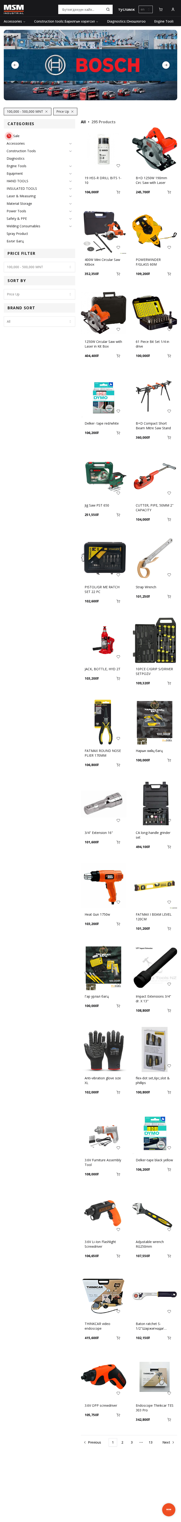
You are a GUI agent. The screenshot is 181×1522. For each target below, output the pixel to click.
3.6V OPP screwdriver (101, 1405)
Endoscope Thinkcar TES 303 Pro (154, 1407)
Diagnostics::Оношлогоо (126, 21)
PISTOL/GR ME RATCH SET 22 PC (102, 589)
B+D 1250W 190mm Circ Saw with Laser (151, 180)
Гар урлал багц (97, 996)
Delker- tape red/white (102, 423)
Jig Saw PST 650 (97, 505)
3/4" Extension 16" (99, 832)
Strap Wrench (146, 587)
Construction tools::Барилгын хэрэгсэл (64, 21)
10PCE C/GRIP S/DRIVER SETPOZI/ (154, 671)
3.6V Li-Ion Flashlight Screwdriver (100, 1244)
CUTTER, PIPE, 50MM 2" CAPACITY (154, 507)
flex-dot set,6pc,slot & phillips (153, 1080)
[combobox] (146, 9)
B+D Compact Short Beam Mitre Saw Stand (153, 425)
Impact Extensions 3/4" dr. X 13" (153, 998)
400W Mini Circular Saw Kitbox (102, 262)
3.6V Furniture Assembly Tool (103, 1162)
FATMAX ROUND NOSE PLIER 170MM (103, 753)
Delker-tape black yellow (154, 1160)
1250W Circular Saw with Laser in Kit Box (103, 344)
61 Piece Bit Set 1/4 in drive (152, 344)
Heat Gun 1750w (97, 914)
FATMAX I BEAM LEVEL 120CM (154, 916)
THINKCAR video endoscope (97, 1326)
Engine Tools (164, 21)
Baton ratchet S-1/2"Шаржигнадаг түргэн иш (150, 1326)
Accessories (13, 21)
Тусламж (126, 9)
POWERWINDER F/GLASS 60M (148, 262)
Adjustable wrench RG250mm (150, 1244)
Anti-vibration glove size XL (103, 1080)
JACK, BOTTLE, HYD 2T (102, 669)
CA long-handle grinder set (153, 835)
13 (150, 1442)
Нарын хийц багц (149, 750)
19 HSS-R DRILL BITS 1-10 (103, 180)
